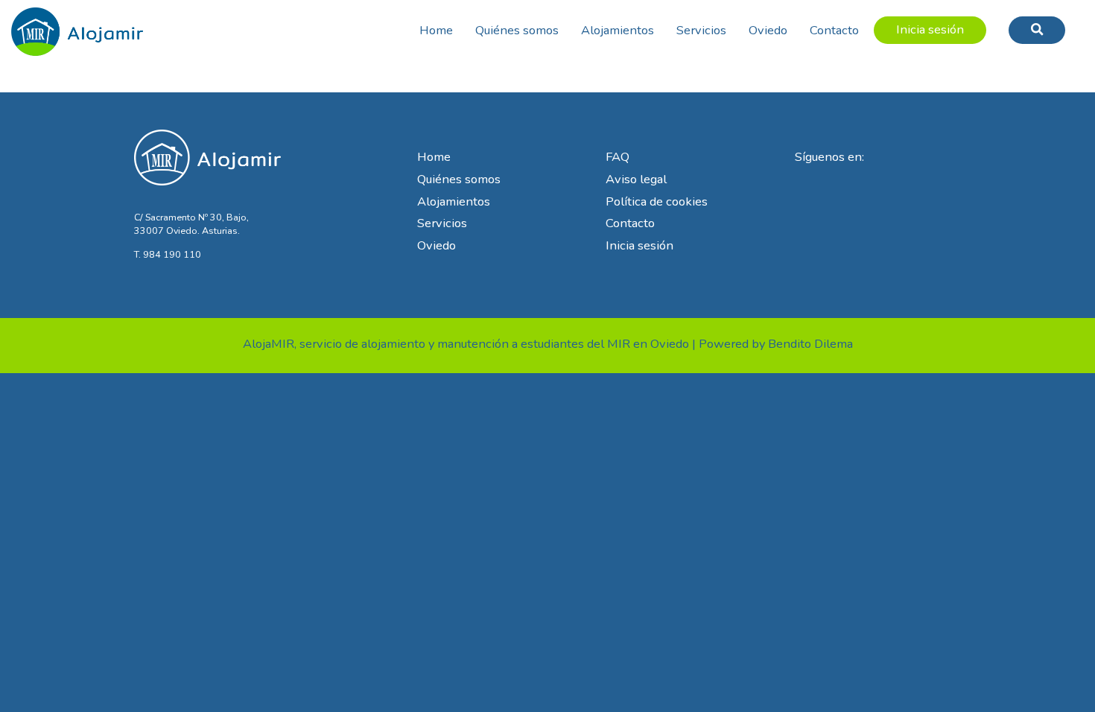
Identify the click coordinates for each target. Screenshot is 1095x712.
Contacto (834, 30)
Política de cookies (657, 201)
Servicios (701, 30)
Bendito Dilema (810, 343)
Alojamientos (617, 30)
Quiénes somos (517, 30)
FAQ (617, 156)
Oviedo (768, 30)
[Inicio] (77, 27)
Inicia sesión (930, 29)
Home (436, 30)
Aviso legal (636, 179)
